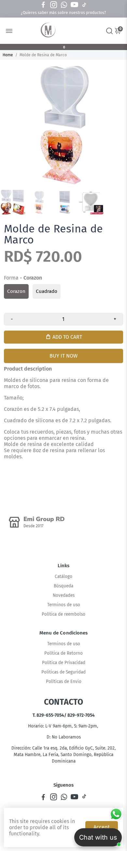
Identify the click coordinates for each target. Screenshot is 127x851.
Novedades (64, 595)
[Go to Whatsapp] (64, 5)
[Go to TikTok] (84, 5)
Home (8, 55)
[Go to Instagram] (53, 5)
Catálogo (63, 576)
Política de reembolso (63, 614)
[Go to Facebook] (43, 5)
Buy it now (63, 356)
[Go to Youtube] (74, 5)
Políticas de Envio (63, 681)
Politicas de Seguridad (63, 672)
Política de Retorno (63, 653)
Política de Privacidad (63, 662)
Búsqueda (63, 586)
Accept (101, 827)
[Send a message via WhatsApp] (116, 814)
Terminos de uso (63, 605)
